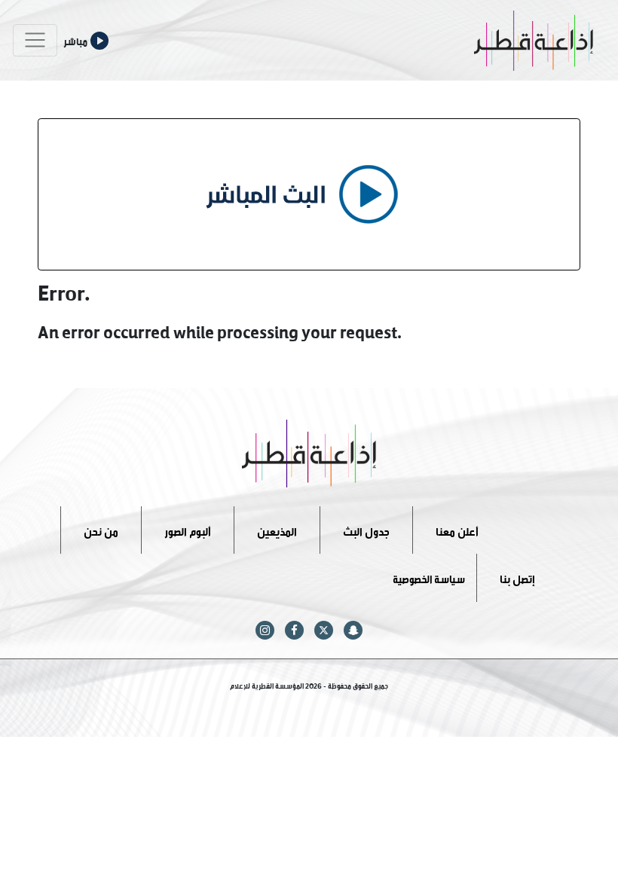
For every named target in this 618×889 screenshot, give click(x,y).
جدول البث (366, 529)
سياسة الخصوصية (429, 577)
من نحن (101, 529)
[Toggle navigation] (35, 40)
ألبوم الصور (187, 529)
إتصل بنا (517, 577)
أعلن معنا (457, 529)
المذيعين (277, 529)
